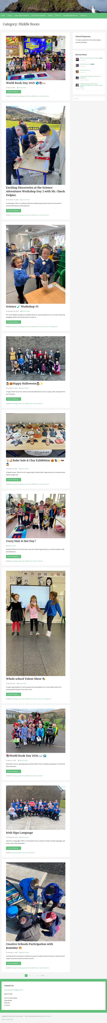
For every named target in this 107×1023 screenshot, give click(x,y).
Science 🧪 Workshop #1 (22, 306)
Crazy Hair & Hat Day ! (21, 541)
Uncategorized (53, 326)
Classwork (14, 96)
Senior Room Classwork (22, 15)
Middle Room (35, 96)
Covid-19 (58, 15)
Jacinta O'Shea (22, 87)
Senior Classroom (44, 96)
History (10, 15)
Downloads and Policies (70, 15)
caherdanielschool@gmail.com (13, 990)
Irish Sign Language (19, 832)
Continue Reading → (13, 91)
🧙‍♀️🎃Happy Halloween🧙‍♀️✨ (24, 383)
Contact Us (83, 15)
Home (3, 15)
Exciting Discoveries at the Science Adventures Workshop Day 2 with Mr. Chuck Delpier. (35, 191)
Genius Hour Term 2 (85, 70)
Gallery (50, 15)
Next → (43, 975)
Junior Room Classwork (38, 15)
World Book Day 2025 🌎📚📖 (26, 83)
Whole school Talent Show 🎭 (25, 678)
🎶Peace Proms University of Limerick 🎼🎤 (91, 58)
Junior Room (27, 96)
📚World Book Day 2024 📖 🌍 (26, 755)
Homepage (21, 96)
